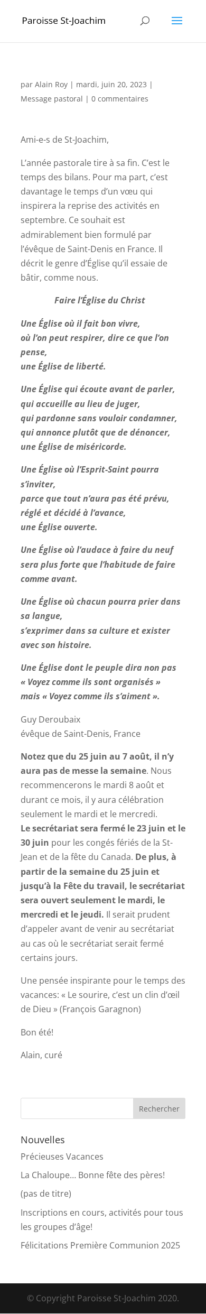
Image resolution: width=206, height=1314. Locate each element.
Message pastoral (52, 99)
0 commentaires (119, 99)
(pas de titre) (46, 1193)
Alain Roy (51, 84)
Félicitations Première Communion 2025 (100, 1245)
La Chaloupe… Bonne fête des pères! (93, 1175)
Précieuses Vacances (62, 1156)
